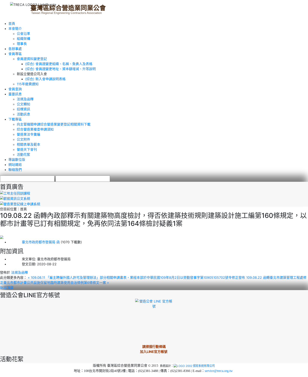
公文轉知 (23, 104)
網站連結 (15, 164)
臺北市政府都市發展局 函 (34, 242)
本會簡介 (15, 28)
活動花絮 (23, 154)
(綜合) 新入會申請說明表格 (45, 79)
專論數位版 (16, 159)
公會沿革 (23, 33)
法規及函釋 (25, 99)
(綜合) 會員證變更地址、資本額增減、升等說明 (60, 69)
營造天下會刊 (27, 149)
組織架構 (23, 39)
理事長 (22, 44)
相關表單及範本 (28, 144)
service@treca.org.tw (219, 371)
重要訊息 (15, 94)
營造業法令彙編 (28, 134)
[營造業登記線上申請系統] (20, 204)
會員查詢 (15, 89)
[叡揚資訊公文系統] (15, 198)
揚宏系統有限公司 (204, 365)
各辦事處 (15, 49)
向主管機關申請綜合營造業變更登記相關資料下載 (54, 124)
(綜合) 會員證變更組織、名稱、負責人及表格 (58, 64)
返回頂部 (6, 287)
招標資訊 (23, 109)
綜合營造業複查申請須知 (35, 129)
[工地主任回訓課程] (15, 193)
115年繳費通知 (28, 84)
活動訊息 (23, 114)
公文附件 (23, 139)
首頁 (11, 23)
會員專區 (15, 54)
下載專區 (15, 119)
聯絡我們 (15, 170)
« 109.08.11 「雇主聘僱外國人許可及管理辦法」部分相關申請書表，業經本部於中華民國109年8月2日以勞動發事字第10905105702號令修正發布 (137, 277)
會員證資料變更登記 (32, 59)
